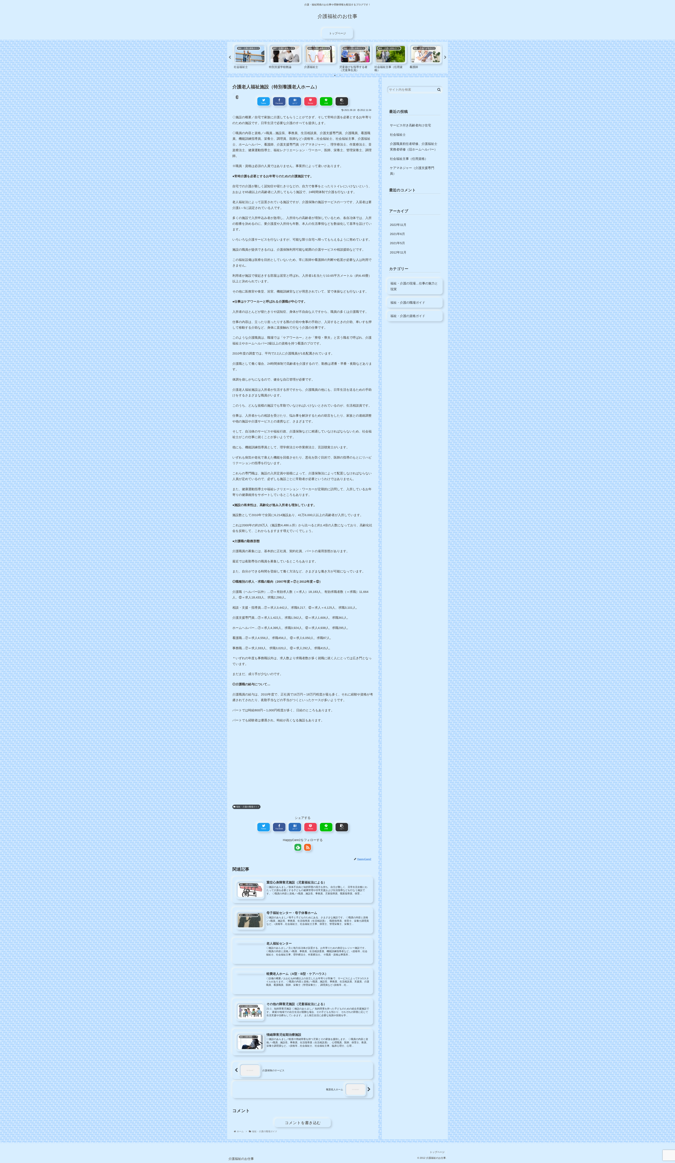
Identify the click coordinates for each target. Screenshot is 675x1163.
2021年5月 (397, 243)
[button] (439, 90)
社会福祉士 (398, 134)
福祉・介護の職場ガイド (247, 806)
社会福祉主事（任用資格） (409, 159)
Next (445, 57)
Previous (230, 57)
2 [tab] (340, 75)
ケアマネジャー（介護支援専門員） (412, 170)
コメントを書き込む (303, 1123)
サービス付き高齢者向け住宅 (410, 125)
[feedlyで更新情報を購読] (298, 847)
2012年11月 (398, 252)
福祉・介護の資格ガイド (407, 316)
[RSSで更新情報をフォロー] (307, 847)
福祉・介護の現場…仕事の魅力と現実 (414, 286)
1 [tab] (335, 75)
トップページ (437, 1152)
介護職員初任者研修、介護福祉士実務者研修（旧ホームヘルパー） (413, 146)
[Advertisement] (302, 763)
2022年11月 (398, 225)
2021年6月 (397, 234)
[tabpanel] (250, 57)
